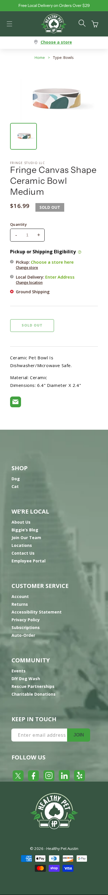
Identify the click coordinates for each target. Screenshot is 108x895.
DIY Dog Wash (26, 678)
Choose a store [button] (56, 42)
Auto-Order (23, 635)
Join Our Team (26, 537)
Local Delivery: (45, 279)
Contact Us (23, 553)
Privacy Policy (26, 620)
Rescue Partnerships (33, 686)
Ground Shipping (33, 291)
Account (20, 596)
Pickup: (45, 264)
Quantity (18, 224)
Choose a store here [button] (52, 262)
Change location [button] (29, 282)
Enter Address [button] (60, 277)
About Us (21, 522)
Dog (16, 479)
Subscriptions (26, 627)
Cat (15, 486)
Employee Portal (29, 561)
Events (19, 671)
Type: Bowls (63, 57)
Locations (22, 545)
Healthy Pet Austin (62, 848)
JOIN (78, 734)
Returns (20, 604)
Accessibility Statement (37, 612)
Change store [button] (27, 267)
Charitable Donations (34, 694)
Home (40, 57)
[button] (9, 23)
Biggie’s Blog (25, 530)
